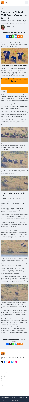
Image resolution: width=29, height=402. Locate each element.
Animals (3, 9)
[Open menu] (26, 2)
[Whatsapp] (13, 36)
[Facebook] (7, 36)
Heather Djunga (10, 26)
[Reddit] (18, 36)
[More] (21, 36)
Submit (4, 91)
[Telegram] (16, 36)
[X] (10, 36)
